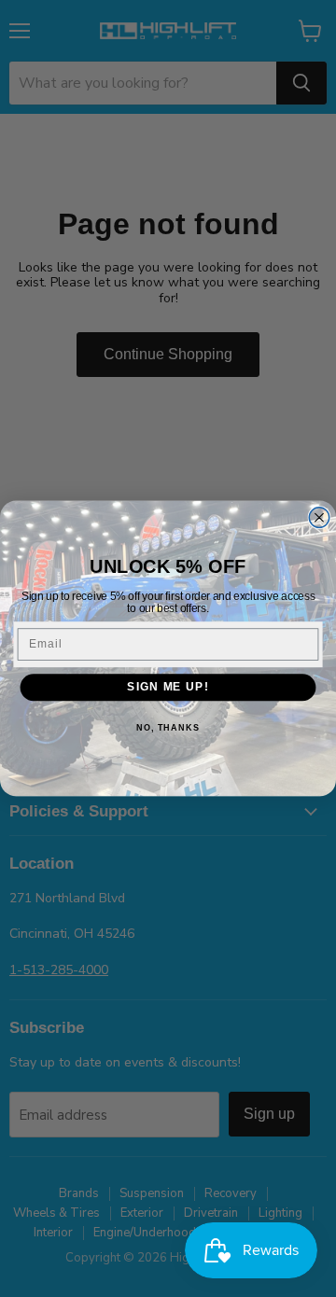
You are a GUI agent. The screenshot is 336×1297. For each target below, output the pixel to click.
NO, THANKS (168, 727)
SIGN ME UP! (167, 686)
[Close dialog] (319, 518)
